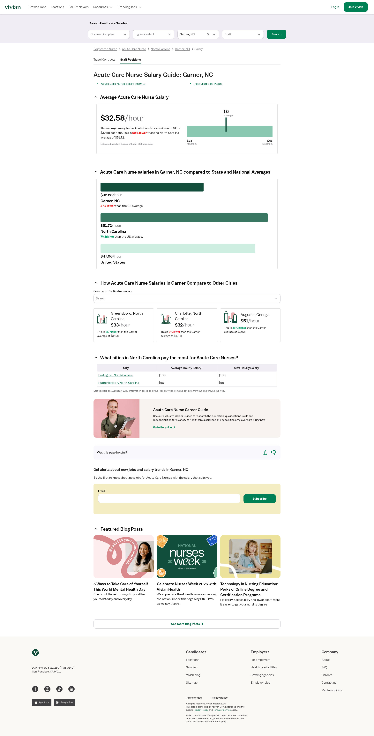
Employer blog (260, 683)
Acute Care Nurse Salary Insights (123, 84)
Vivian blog (193, 675)
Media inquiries (332, 690)
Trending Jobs (127, 7)
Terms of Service (222, 709)
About (326, 660)
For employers (260, 660)
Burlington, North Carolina (115, 375)
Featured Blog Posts (208, 84)
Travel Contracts (105, 60)
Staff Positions (130, 60)
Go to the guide (162, 427)
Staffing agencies (262, 675)
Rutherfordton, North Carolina (118, 383)
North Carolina (160, 49)
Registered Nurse (105, 49)
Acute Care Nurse (134, 49)
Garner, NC (182, 49)
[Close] (243, 22)
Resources (100, 7)
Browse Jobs (37, 7)
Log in (335, 7)
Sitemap (192, 683)
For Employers (79, 7)
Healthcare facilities (264, 667)
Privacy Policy (201, 709)
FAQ (324, 667)
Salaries (191, 667)
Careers (327, 675)
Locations (57, 7)
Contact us (329, 683)
